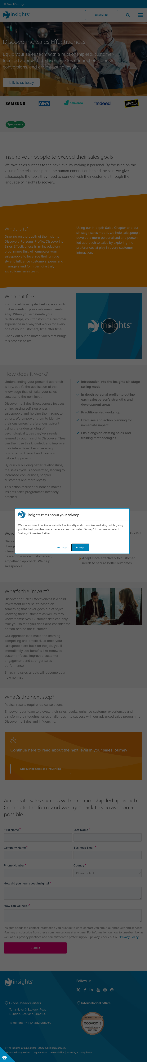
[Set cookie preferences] (7, 1054)
